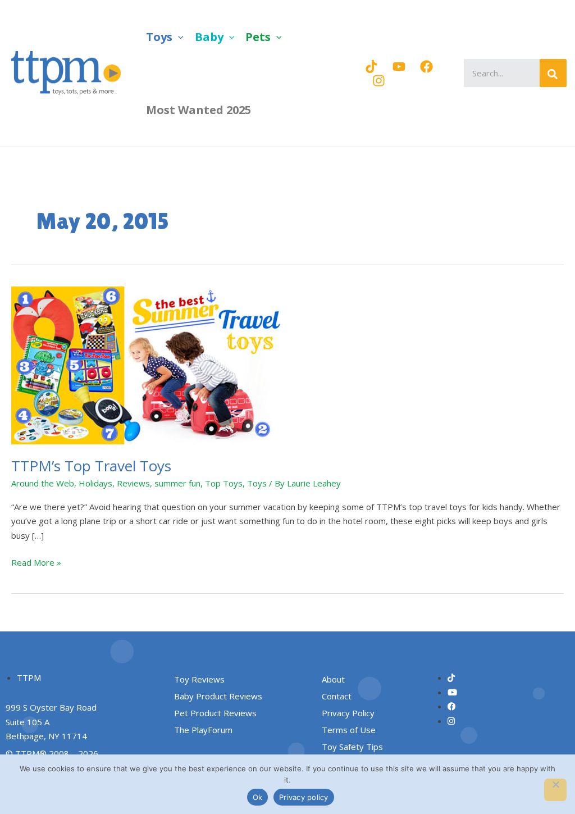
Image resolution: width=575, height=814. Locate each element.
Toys (257, 483)
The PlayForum (203, 729)
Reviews (133, 483)
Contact (337, 696)
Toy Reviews (199, 679)
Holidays (95, 483)
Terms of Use (349, 729)
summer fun (177, 483)
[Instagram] (378, 80)
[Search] (553, 73)
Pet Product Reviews (215, 712)
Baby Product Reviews (218, 696)
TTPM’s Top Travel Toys (91, 466)
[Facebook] (426, 66)
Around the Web (42, 483)
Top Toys (224, 483)
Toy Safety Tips (352, 746)
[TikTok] (371, 66)
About (333, 679)
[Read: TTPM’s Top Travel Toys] (151, 364)
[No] (555, 790)
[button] (178, 37)
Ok (258, 797)
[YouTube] (399, 66)
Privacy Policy (348, 712)
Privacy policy (303, 797)
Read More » (36, 562)
